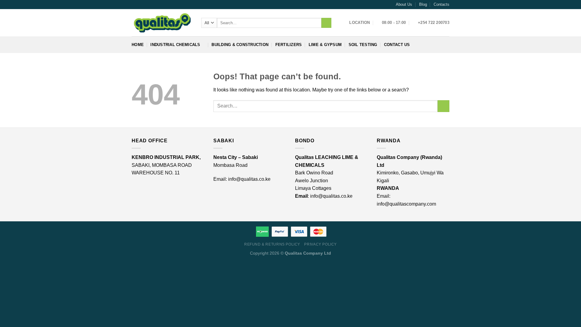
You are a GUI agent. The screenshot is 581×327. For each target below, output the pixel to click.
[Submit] (326, 23)
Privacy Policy (320, 244)
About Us (404, 4)
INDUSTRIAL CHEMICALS (175, 44)
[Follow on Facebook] (134, 4)
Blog (423, 4)
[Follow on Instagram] (140, 4)
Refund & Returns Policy (272, 244)
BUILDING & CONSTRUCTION (240, 44)
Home (138, 44)
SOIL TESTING (363, 44)
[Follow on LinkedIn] (146, 4)
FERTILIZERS (288, 44)
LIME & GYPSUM (325, 44)
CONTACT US (397, 44)
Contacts (441, 4)
